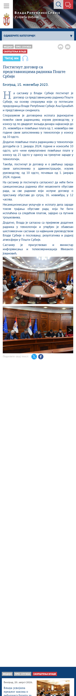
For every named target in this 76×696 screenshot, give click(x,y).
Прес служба (23, 47)
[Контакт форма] (68, 5)
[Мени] (6, 6)
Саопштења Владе (15, 52)
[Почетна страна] (6, 19)
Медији (8, 47)
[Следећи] (70, 330)
